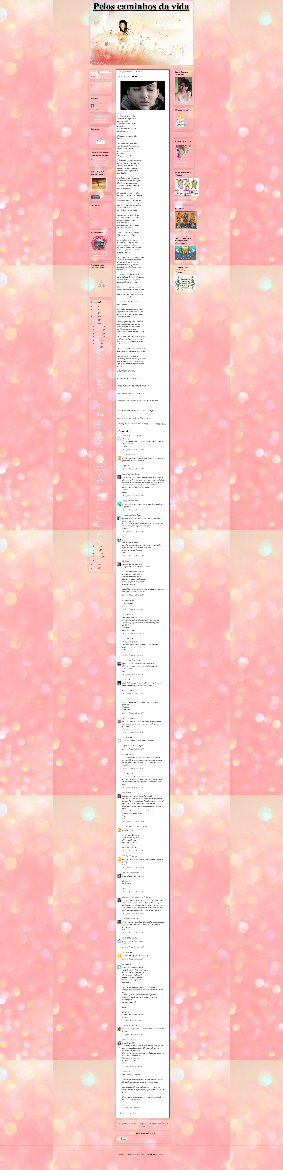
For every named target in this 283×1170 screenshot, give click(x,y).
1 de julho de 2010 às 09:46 (132, 1034)
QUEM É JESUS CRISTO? (99, 445)
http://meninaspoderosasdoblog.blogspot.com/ (133, 418)
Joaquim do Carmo (129, 515)
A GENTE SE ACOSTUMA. (99, 431)
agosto (98, 340)
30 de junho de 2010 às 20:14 (133, 913)
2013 (96, 313)
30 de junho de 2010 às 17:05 (133, 674)
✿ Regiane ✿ (127, 1040)
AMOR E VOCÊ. (98, 487)
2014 (96, 309)
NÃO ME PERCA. (99, 525)
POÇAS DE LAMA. (99, 439)
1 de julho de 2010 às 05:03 (132, 1020)
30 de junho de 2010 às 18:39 (133, 821)
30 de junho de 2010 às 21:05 (133, 947)
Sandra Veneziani (128, 918)
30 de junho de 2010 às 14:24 (133, 449)
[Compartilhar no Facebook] (163, 424)
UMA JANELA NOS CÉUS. (99, 406)
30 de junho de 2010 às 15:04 (133, 531)
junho (98, 347)
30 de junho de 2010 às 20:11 (133, 892)
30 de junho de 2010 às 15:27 (133, 556)
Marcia (125, 792)
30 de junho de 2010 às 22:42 (133, 959)
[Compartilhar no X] (161, 424)
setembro (99, 336)
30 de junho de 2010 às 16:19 (133, 633)
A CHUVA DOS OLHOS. (99, 352)
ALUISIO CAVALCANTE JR (133, 826)
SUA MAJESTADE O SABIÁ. (100, 381)
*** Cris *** (127, 856)
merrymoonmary (140, 1154)
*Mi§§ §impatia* (128, 500)
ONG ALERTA (128, 938)
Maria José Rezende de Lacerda (133, 897)
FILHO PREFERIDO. (100, 359)
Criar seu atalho (95, 109)
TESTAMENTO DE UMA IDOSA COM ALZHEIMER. (100, 476)
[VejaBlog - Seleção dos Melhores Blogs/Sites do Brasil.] (100, 87)
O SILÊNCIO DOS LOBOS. (99, 463)
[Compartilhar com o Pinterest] (165, 424)
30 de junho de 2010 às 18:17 (133, 749)
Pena (124, 964)
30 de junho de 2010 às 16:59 (133, 655)
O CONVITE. (100, 397)
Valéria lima (126, 454)
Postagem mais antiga (158, 1123)
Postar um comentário (128, 1113)
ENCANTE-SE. (99, 455)
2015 (96, 306)
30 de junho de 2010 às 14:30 (133, 469)
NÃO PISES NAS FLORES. (99, 389)
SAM (124, 679)
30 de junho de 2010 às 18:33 (133, 768)
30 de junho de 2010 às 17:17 (133, 693)
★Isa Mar (126, 718)
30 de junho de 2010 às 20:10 (133, 867)
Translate (98, 76)
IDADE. (98, 365)
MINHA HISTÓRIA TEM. (100, 519)
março (98, 553)
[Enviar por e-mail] (157, 424)
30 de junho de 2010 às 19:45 (133, 851)
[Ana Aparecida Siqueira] (92, 107)
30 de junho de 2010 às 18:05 (133, 713)
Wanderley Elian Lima (130, 435)
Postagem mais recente (127, 1123)
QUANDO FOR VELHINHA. (100, 502)
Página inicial (143, 1125)
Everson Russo (127, 1025)
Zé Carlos (125, 737)
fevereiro (99, 557)
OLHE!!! (98, 451)
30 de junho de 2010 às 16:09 (133, 609)
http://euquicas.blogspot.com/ (127, 393)
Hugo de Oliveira (128, 872)
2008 (96, 568)
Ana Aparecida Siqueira (97, 103)
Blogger (160, 1154)
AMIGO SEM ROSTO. (99, 422)
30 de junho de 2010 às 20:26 (133, 933)
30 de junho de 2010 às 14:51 (133, 510)
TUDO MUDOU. (99, 373)
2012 (96, 316)
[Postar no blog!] (159, 424)
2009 (96, 564)
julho (98, 343)
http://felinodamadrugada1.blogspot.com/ (132, 400)
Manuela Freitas (128, 474)
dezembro (99, 326)
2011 (96, 320)
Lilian (124, 1071)
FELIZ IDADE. (99, 541)
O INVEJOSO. (100, 511)
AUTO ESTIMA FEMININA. (100, 533)
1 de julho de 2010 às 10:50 (132, 1066)
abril (97, 550)
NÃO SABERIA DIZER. (100, 494)
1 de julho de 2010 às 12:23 (132, 1107)
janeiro (98, 560)
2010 (96, 323)
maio (98, 546)
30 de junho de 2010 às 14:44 (133, 495)
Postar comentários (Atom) (145, 1133)
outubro (99, 333)
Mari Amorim (127, 537)
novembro (99, 329)
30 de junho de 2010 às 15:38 (133, 595)
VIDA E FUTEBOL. (99, 415)
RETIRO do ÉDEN (129, 660)
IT (123, 561)
